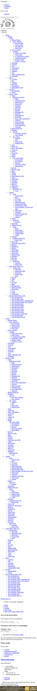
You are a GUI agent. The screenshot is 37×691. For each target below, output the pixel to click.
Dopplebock (14, 246)
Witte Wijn (18, 269)
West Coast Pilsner (20, 164)
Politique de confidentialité (11, 653)
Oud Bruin (14, 63)
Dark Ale (14, 258)
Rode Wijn (18, 273)
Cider (13, 279)
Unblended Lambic (20, 58)
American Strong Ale (19, 238)
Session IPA (18, 104)
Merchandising (15, 91)
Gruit (16, 191)
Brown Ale (14, 241)
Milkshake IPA (19, 112)
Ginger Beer (14, 294)
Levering (6, 649)
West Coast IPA (19, 122)
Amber (13, 177)
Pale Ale (15, 132)
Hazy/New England (20, 133)
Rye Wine (14, 259)
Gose (12, 66)
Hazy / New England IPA (22, 118)
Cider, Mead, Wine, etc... (16, 266)
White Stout (18, 210)
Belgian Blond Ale (16, 128)
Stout (14, 194)
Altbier (13, 155)
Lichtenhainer (15, 68)
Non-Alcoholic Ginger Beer (19, 314)
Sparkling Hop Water (17, 307)
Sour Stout (18, 200)
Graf (12, 73)
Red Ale (13, 168)
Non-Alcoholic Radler (17, 305)
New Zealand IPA (20, 125)
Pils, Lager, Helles (18, 158)
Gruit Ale (14, 64)
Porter (14, 227)
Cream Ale (14, 153)
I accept (27, 688)
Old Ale (13, 248)
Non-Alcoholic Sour (17, 315)
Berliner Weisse (15, 40)
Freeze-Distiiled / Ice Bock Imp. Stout (22, 471)
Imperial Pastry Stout (21, 205)
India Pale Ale (19, 102)
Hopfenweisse (19, 143)
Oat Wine (14, 181)
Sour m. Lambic (16, 50)
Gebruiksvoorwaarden (10, 651)
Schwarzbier (15, 251)
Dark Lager (14, 253)
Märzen (13, 173)
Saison (13, 96)
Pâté (12, 81)
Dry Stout (18, 199)
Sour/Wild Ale (19, 46)
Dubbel (13, 218)
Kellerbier (14, 187)
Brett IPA (17, 114)
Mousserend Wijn (20, 271)
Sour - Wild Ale (17, 41)
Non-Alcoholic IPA (17, 297)
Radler (13, 156)
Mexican (17, 163)
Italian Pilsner (19, 166)
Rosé (16, 276)
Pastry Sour (18, 48)
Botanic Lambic (19, 59)
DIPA (16, 99)
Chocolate (18, 212)
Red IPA (17, 110)
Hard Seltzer (15, 289)
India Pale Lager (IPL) (17, 176)
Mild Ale (14, 184)
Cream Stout (18, 215)
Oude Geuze (18, 55)
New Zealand (19, 135)
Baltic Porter (18, 230)
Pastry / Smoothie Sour (18, 74)
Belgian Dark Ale (16, 225)
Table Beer (14, 182)
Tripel (13, 145)
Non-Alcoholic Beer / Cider (17, 296)
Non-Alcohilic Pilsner (17, 312)
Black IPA (16, 220)
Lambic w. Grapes (20, 61)
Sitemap (6, 656)
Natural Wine (16, 268)
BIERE (10, 37)
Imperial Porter (19, 232)
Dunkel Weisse (15, 255)
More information (33, 688)
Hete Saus (14, 84)
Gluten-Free (14, 186)
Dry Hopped (18, 161)
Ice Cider (14, 282)
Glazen (13, 92)
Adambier (14, 71)
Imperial (17, 222)
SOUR (11, 38)
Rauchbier (14, 256)
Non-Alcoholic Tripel (17, 309)
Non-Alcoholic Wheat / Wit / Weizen (21, 302)
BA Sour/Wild (19, 43)
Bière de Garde (15, 169)
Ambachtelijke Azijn (17, 87)
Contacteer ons (8, 654)
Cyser (13, 291)
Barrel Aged (18, 240)
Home (7, 35)
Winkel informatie (7, 660)
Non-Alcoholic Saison (17, 310)
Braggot (13, 277)
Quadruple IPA (19, 115)
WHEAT (17, 138)
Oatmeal (17, 217)
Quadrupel (14, 223)
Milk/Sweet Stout (20, 202)
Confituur (14, 82)
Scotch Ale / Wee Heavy (18, 243)
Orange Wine (19, 274)
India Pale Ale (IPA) (18, 97)
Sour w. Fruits (19, 45)
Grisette (13, 174)
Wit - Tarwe (16, 137)
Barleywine (16, 261)
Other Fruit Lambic (20, 53)
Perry (13, 281)
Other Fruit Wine (16, 287)
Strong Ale (14, 146)
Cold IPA (17, 120)
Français (6, 4)
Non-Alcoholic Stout (17, 304)
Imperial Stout (19, 196)
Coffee (17, 235)
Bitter (13, 171)
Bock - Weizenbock (17, 148)
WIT (16, 140)
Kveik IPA (18, 117)
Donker (11, 192)
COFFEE (14, 79)
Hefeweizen (18, 141)
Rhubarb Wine (15, 286)
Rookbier (14, 130)
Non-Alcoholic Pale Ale (18, 317)
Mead (13, 284)
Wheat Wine (14, 179)
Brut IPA (17, 109)
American (18, 127)
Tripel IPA (18, 107)
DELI (11, 77)
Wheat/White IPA (20, 100)
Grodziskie (14, 76)
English (6, 8)
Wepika (16, 685)
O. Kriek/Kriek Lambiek (22, 56)
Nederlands (7, 6)
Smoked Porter (19, 233)
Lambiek (15, 51)
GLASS (11, 89)
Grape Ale (14, 69)
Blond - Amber (13, 94)
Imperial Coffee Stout (21, 214)
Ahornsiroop (15, 86)
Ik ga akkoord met (13, 634)
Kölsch (13, 151)
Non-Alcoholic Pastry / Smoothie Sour (22, 300)
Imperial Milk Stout (20, 204)
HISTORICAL (17, 189)
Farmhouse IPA (19, 123)
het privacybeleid (18, 634)
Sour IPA (17, 105)
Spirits (13, 292)
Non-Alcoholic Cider (17, 299)
